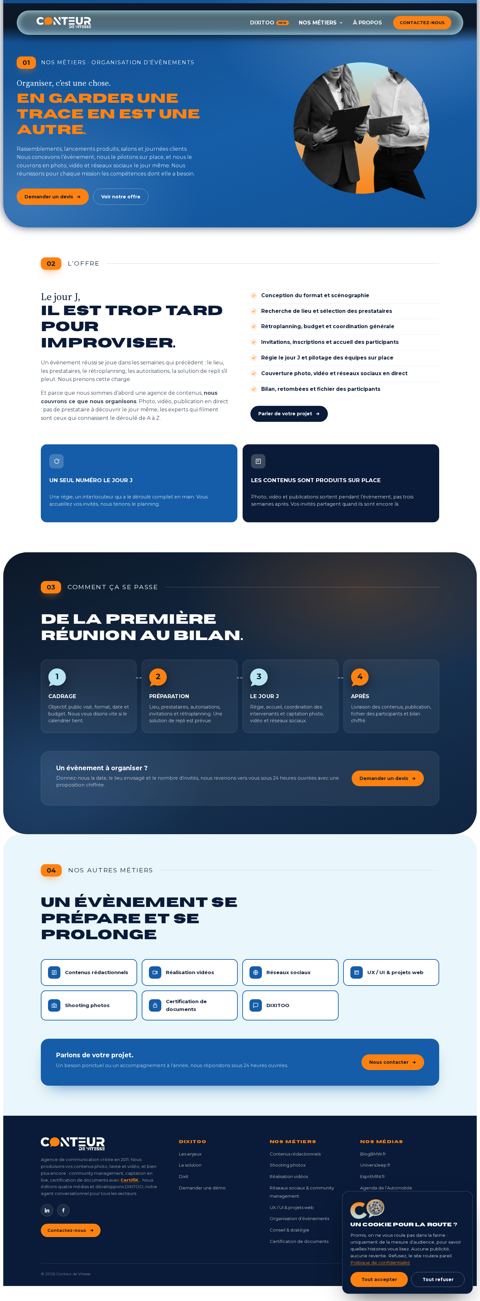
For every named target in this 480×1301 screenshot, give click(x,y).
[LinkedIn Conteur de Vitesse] (47, 1210)
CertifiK (129, 1180)
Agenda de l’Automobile (386, 1187)
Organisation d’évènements (299, 1218)
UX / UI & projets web (395, 972)
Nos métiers (318, 23)
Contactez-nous (422, 22)
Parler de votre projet (285, 414)
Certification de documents (186, 1005)
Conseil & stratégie (289, 1229)
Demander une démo (202, 1187)
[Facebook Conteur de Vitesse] (63, 1210)
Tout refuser (438, 1279)
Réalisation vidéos (190, 972)
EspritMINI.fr (372, 1176)
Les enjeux (190, 1153)
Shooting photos (87, 1005)
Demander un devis (48, 197)
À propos (367, 23)
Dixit (183, 1176)
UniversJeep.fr (375, 1165)
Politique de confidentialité (380, 1262)
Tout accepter (379, 1279)
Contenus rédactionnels (96, 972)
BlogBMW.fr (373, 1153)
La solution (190, 1165)
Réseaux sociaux (288, 972)
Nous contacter (388, 1062)
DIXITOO (268, 23)
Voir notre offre (120, 197)
